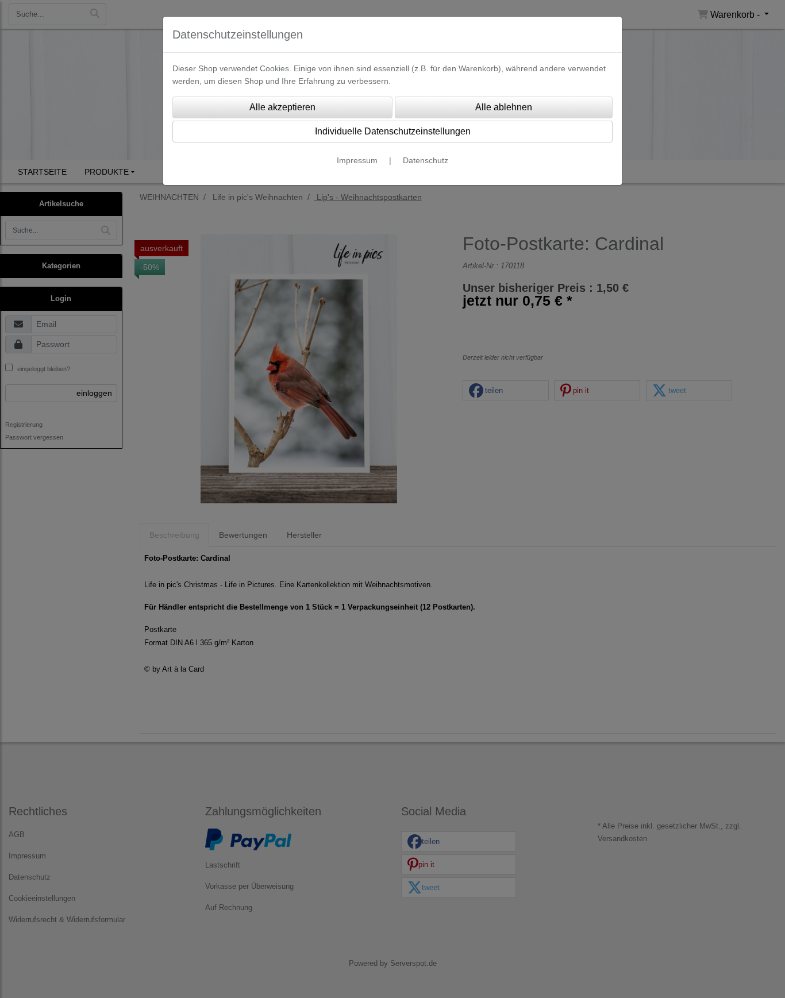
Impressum (357, 160)
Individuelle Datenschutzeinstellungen (393, 131)
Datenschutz (425, 160)
